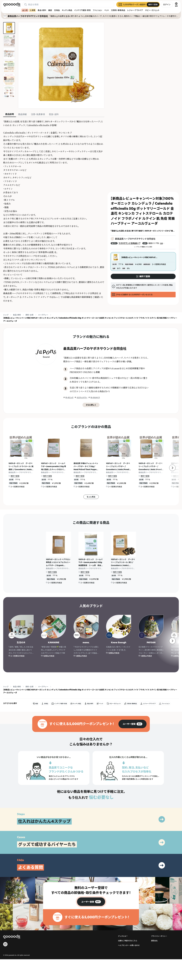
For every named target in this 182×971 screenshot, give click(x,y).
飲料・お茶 (29, 315)
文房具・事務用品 (118, 10)
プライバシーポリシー (159, 936)
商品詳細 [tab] (22, 114)
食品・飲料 (42, 10)
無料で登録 (15, 476)
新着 (33, 10)
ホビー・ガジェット (152, 10)
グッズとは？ (123, 936)
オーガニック (69, 397)
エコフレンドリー (82, 397)
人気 (26, 10)
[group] (132, 724)
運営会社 (154, 941)
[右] (172, 468)
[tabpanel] (53, 211)
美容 (50, 10)
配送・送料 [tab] (54, 114)
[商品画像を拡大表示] (61, 65)
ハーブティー (43, 315)
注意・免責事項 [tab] (38, 114)
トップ (5, 315)
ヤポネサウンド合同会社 (128, 243)
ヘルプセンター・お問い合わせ (129, 945)
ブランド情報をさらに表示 (144, 247)
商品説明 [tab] (9, 114)
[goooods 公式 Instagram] (5, 944)
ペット (106, 10)
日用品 (57, 10)
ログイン (167, 4)
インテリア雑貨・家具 (82, 10)
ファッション (97, 10)
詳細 (161, 243)
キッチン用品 (67, 10)
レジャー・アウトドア (135, 10)
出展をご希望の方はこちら (127, 941)
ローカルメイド (95, 397)
